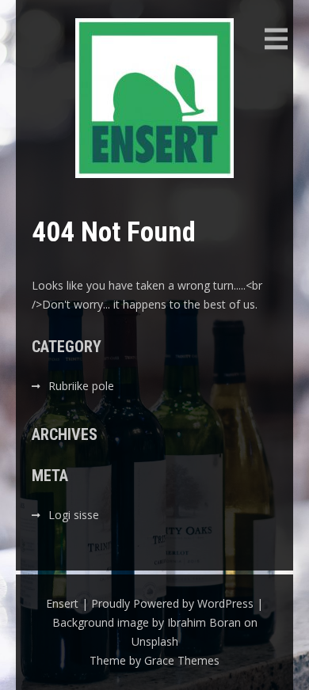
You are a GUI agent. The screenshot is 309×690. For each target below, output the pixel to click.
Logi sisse (73, 514)
